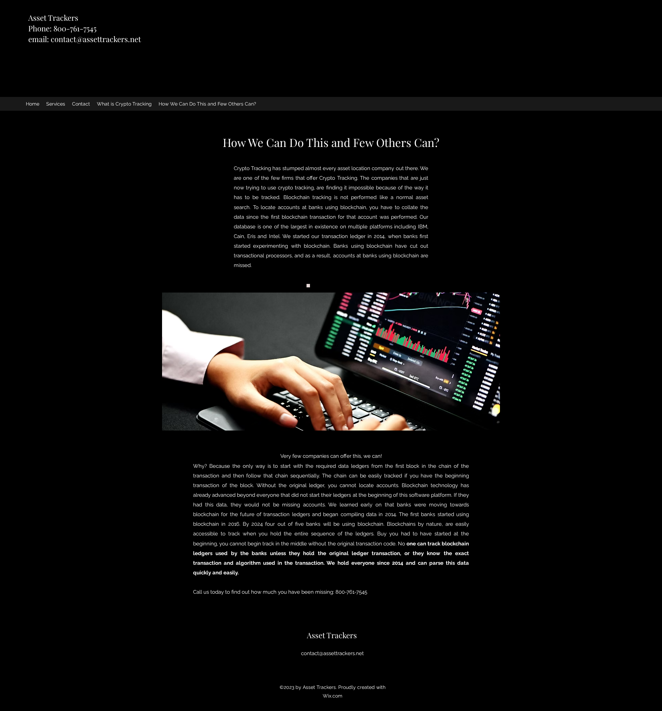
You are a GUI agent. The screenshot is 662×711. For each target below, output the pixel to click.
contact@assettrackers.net (96, 39)
